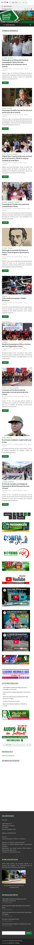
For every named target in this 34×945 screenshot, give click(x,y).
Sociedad (17, 202)
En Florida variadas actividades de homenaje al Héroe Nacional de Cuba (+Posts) (15, 486)
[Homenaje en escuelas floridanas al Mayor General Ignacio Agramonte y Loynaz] (17, 238)
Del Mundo (4, 342)
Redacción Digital (18, 162)
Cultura (4, 108)
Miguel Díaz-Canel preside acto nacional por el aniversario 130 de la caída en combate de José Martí (17, 158)
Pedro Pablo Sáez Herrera (20, 208)
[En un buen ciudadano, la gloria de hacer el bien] (17, 426)
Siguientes (21, 517)
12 (14, 517)
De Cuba (4, 154)
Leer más (4, 82)
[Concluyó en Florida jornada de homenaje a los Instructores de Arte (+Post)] (17, 377)
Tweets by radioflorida (8, 755)
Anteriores (8, 514)
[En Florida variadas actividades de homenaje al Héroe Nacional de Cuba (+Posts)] (17, 471)
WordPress (11, 943)
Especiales (9, 154)
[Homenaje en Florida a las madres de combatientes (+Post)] (17, 192)
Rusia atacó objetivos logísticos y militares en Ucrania (16, 924)
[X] (25, 9)
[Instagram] (29, 9)
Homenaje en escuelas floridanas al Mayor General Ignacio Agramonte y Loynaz (15, 252)
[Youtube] (31, 9)
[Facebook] (27, 9)
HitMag (17, 943)
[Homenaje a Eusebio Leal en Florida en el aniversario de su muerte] (17, 98)
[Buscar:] (17, 933)
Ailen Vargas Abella (19, 396)
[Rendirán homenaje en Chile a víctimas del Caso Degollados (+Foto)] (17, 332)
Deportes (4, 296)
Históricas (10, 58)
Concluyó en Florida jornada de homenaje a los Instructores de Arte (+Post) (15, 392)
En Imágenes (11, 202)
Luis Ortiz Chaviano (18, 68)
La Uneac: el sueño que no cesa (11, 701)
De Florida (4, 58)
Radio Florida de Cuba (16, 940)
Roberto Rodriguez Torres (21, 444)
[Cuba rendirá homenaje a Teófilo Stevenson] (17, 286)
